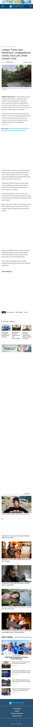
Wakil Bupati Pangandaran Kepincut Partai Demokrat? (5, 335)
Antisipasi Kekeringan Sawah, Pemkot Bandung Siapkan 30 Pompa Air (26, 335)
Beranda (4, 46)
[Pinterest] (14, 93)
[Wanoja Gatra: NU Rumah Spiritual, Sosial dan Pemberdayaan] (16, 328)
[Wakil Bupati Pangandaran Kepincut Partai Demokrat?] (6, 328)
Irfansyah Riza (9, 62)
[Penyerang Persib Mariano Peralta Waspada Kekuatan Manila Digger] (6, 673)
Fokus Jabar (9, 46)
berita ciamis (10, 312)
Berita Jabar (19, 312)
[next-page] (5, 342)
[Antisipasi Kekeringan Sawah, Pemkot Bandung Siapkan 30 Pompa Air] (26, 328)
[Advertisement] (16, 27)
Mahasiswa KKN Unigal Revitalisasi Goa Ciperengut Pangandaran (21, 689)
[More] (25, 93)
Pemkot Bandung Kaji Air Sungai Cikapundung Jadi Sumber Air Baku (21, 680)
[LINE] (22, 93)
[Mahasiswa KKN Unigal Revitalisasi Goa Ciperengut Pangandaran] (6, 691)
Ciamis (14, 46)
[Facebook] (7, 93)
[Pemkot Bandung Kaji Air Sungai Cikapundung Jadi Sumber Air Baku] (6, 682)
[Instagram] (16, 721)
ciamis (26, 312)
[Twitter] (10, 93)
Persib (3, 676)
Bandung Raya (26, 330)
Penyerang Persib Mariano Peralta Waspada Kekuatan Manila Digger (21, 671)
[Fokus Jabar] (16, 6)
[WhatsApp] (18, 93)
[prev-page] (3, 342)
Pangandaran (5, 124)
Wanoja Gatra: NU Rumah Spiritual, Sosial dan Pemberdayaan (16, 335)
